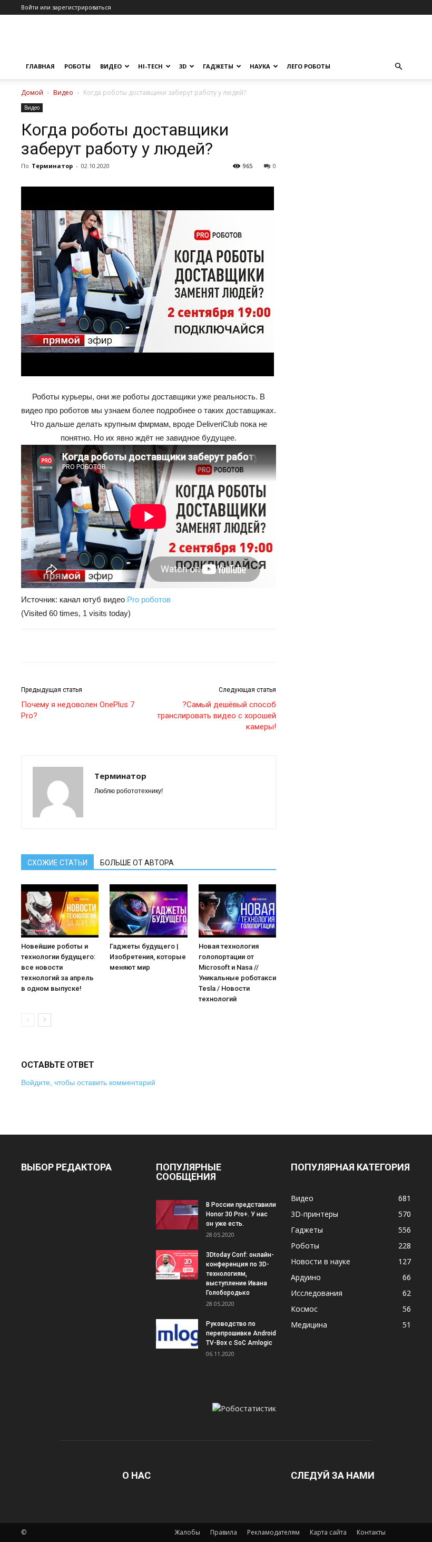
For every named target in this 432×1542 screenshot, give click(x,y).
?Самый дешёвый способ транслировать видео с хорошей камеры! (216, 715)
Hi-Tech (150, 66)
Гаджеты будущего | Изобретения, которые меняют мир (148, 956)
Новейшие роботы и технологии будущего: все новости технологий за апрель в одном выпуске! (58, 967)
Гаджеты (218, 66)
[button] (398, 67)
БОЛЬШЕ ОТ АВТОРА (137, 862)
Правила (223, 1532)
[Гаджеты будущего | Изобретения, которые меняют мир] (148, 911)
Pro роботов (149, 599)
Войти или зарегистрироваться (66, 7)
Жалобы (187, 1532)
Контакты (371, 1532)
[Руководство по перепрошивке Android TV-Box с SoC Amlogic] (177, 1334)
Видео (111, 66)
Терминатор (52, 166)
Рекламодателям (273, 1532)
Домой (32, 92)
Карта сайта (328, 1532)
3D (182, 66)
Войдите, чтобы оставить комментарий (88, 1082)
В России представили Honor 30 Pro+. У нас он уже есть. (241, 1214)
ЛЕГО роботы (308, 66)
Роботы (77, 66)
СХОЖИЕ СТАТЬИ (57, 862)
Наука (260, 66)
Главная (40, 66)
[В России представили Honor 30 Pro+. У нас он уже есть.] (177, 1214)
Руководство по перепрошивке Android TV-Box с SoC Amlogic (241, 1333)
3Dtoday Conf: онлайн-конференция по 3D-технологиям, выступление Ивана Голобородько (240, 1273)
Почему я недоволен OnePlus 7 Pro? (77, 710)
